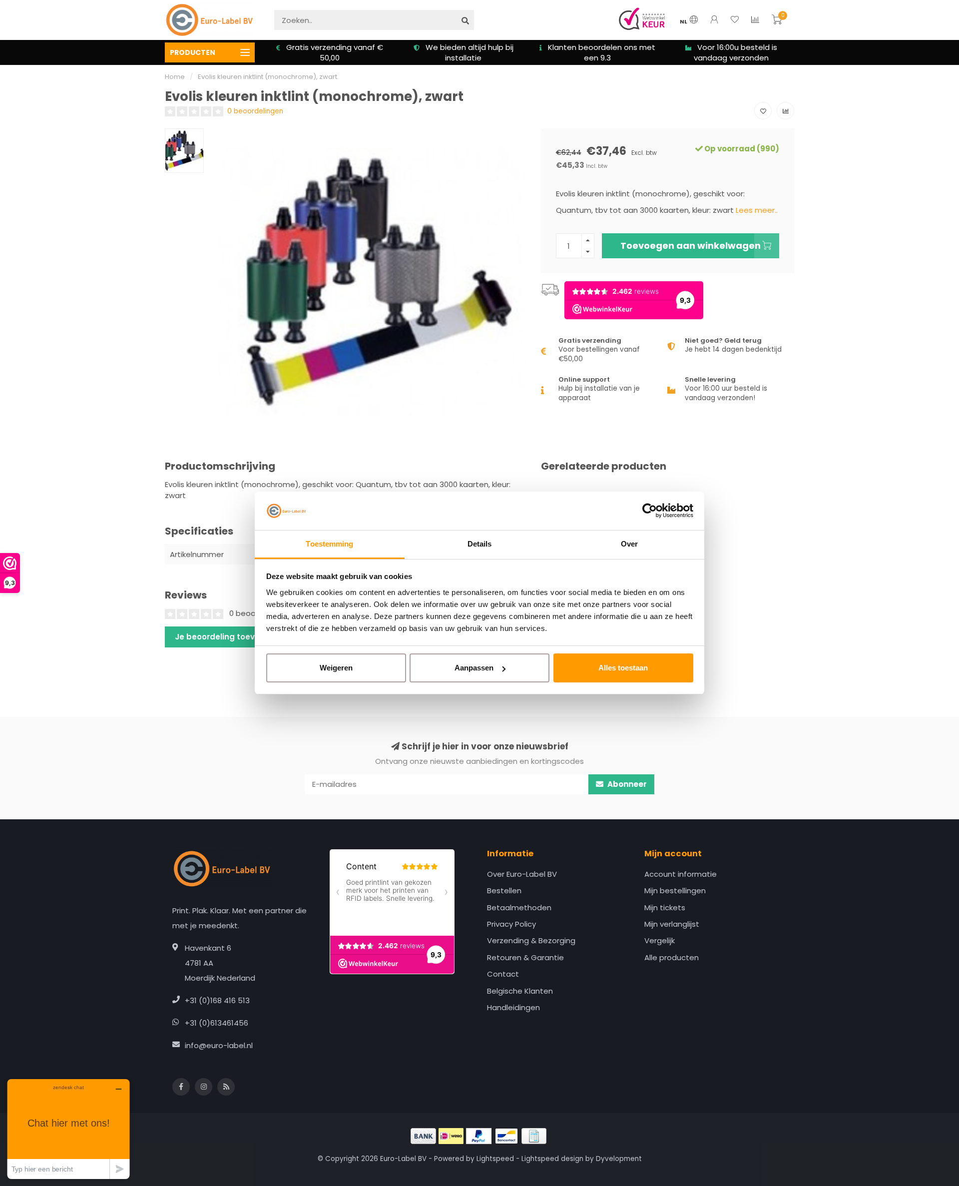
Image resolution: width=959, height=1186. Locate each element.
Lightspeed (495, 1159)
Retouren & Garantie (525, 957)
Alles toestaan (623, 667)
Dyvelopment (619, 1159)
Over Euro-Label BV (522, 874)
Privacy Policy (511, 924)
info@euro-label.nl (219, 1045)
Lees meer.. (757, 210)
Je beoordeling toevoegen (227, 636)
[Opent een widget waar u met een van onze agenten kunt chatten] (68, 1129)
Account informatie (680, 874)
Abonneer (626, 784)
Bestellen (504, 890)
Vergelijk (659, 940)
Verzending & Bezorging (531, 940)
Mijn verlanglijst (671, 924)
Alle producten (671, 957)
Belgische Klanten (520, 991)
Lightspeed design (552, 1159)
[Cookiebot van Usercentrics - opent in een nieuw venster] (649, 511)
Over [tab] (629, 544)
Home (175, 76)
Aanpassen (474, 667)
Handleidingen (513, 1007)
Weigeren (336, 667)
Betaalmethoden (519, 907)
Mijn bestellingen (675, 890)
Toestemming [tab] (329, 544)
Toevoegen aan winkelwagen (690, 245)
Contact (503, 974)
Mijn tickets (664, 907)
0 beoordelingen (255, 111)
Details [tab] (480, 544)
